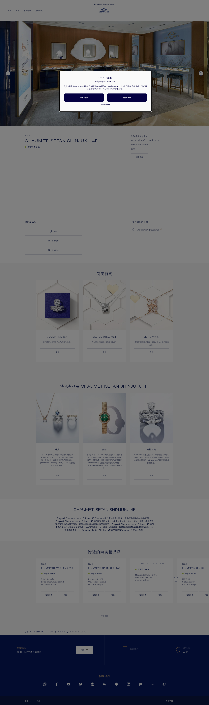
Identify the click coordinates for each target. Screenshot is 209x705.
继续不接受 (84, 97)
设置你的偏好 (105, 104)
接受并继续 (127, 97)
